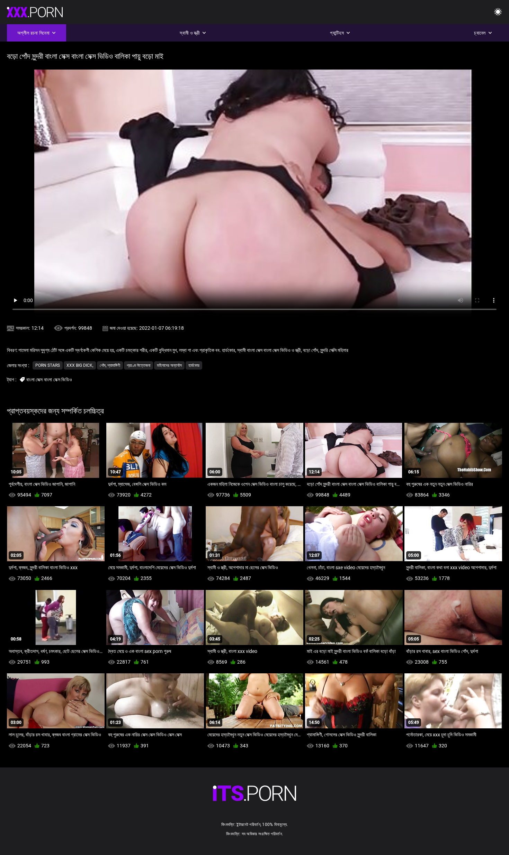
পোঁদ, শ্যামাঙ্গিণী (110, 365)
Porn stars (47, 365)
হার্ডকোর (193, 365)
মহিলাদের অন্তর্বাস (169, 365)
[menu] (498, 12)
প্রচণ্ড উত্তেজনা (138, 365)
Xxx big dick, (79, 365)
